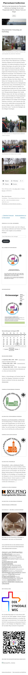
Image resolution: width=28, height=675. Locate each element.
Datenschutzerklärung (6, 672)
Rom (15, 578)
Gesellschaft (4, 560)
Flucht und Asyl (11, 559)
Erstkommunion (13, 556)
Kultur (14, 570)
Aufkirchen (7, 554)
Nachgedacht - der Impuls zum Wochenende (12, 539)
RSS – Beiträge (11, 662)
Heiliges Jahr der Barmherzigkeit (11, 565)
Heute (11, 349)
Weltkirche (19, 581)
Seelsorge (20, 578)
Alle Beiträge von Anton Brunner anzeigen (12, 203)
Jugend (14, 567)
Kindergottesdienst (20, 569)
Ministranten (6, 572)
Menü (14, 15)
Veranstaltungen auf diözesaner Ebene (15, 622)
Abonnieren (5, 241)
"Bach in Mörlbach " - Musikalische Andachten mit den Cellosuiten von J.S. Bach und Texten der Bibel (14, 369)
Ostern (24, 572)
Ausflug (14, 554)
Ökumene (5, 583)
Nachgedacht (16, 572)
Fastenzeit (19, 557)
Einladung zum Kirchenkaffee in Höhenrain (13, 419)
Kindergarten (11, 569)
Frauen (17, 559)
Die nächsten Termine (7, 356)
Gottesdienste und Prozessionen (9, 563)
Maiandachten (18, 570)
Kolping (5, 571)
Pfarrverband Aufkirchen (14, 3)
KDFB (20, 567)
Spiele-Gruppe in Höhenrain (9, 504)
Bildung (18, 554)
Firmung (4, 559)
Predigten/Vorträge (8, 578)
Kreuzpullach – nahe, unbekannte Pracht (12, 465)
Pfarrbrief (17, 574)
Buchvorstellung (5, 556)
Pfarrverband (8, 576)
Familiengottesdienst (12, 557)
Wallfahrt (4, 581)
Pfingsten (17, 576)
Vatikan (18, 580)
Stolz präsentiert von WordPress (19, 672)
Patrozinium (5, 574)
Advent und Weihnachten (12, 552)
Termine (10, 378)
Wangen (11, 581)
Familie (5, 557)
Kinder (5, 569)
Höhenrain (6, 567)
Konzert (10, 570)
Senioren (4, 579)
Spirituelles (11, 580)
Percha (11, 574)
